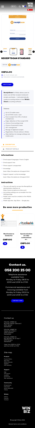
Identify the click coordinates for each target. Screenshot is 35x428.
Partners (6, 398)
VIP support (7, 373)
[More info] (10, 245)
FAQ (5, 372)
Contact (6, 400)
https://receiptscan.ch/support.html (18, 171)
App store (6, 360)
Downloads (7, 376)
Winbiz (6, 394)
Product (6, 356)
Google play (25, 200)
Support (6, 369)
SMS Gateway (7, 365)
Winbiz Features (8, 362)
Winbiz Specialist (8, 388)
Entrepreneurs (7, 385)
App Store (17, 200)
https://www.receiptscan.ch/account (14, 190)
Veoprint (6, 363)
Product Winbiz (8, 359)
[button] (20, 6)
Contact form (17, 300)
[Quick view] (7, 245)
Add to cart (7, 84)
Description (10, 144)
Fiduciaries (7, 386)
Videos (6, 390)
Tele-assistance (8, 378)
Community (8, 383)
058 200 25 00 (17, 270)
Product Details (12, 149)
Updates (6, 375)
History (6, 396)
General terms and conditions (17, 424)
